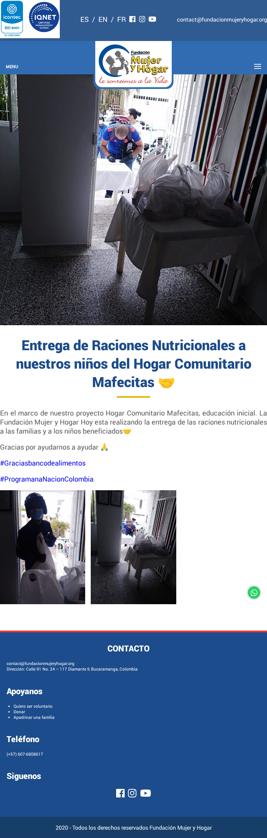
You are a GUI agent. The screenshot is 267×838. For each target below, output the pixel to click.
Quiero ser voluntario (33, 706)
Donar (19, 711)
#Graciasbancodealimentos (43, 462)
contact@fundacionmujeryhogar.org (222, 19)
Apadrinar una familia (34, 717)
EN (102, 19)
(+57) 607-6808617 (25, 754)
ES (84, 19)
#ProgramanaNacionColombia (47, 478)
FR (121, 19)
